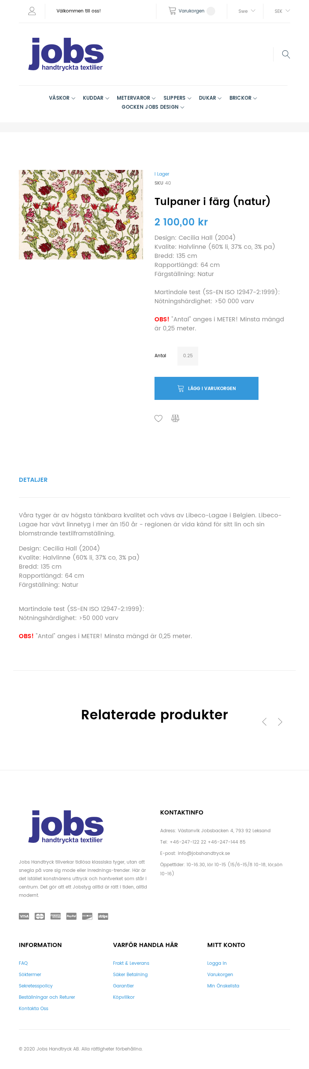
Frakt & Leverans (131, 963)
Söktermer (30, 974)
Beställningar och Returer (47, 997)
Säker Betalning (130, 974)
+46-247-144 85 (227, 842)
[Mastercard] (40, 916)
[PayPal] (71, 916)
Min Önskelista (223, 986)
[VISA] (24, 916)
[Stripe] (103, 916)
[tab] (33, 479)
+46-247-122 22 (188, 842)
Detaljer (33, 480)
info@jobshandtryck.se (204, 853)
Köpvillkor (124, 997)
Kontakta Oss (33, 1008)
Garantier (123, 986)
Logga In (217, 963)
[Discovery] (87, 916)
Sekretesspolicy (36, 986)
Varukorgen (220, 974)
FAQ (23, 963)
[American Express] (55, 916)
